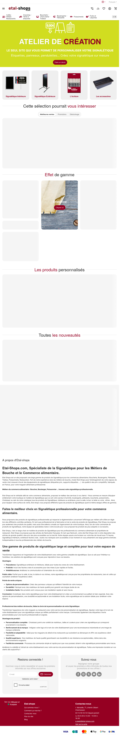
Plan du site (28, 716)
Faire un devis (60, 62)
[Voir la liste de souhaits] (103, 8)
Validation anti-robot (30, 679)
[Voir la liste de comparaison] (98, 8)
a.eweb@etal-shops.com (84, 721)
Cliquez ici (60, 207)
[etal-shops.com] (20, 8)
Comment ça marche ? (32, 711)
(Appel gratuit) (87, 713)
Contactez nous (30, 713)
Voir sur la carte (81, 724)
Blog (26, 719)
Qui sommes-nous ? (31, 707)
